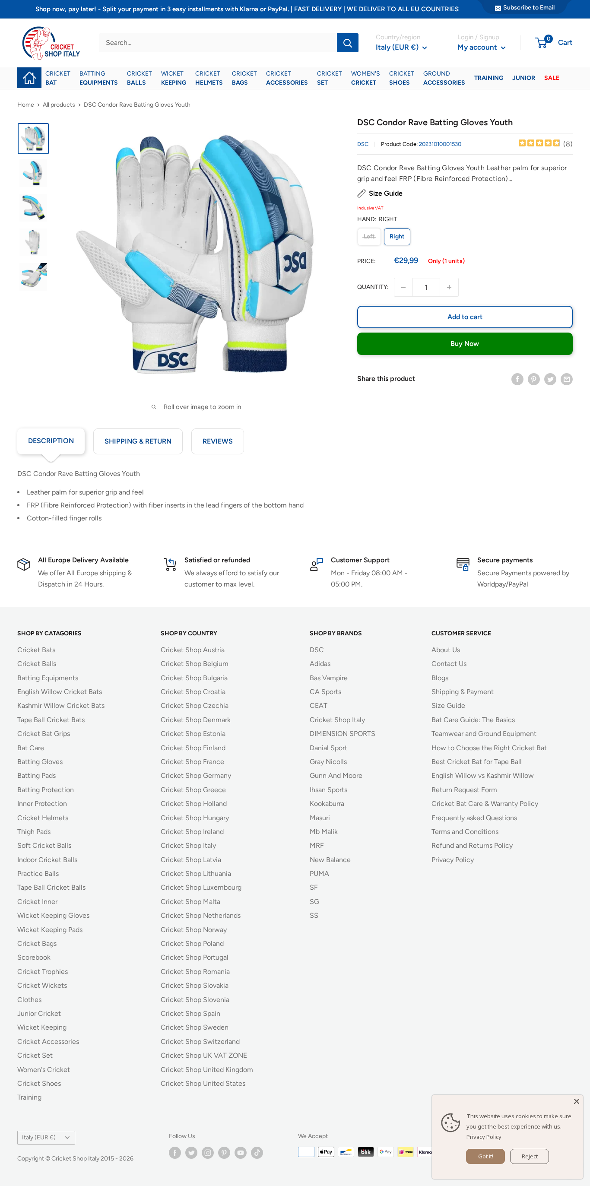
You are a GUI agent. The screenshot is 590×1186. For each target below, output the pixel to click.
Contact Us (448, 664)
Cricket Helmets (42, 818)
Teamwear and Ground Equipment (483, 733)
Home (25, 104)
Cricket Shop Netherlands (201, 915)
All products (59, 104)
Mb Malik (324, 832)
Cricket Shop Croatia (193, 692)
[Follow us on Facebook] (175, 1153)
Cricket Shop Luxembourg (201, 887)
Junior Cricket (39, 1013)
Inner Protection (42, 803)
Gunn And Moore (336, 775)
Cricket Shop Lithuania (196, 873)
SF (314, 887)
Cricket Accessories (48, 1041)
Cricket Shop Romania (195, 971)
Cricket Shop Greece (193, 790)
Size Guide (386, 193)
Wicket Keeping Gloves (53, 915)
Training (29, 1097)
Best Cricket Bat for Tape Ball (476, 762)
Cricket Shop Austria (193, 650)
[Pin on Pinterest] (534, 378)
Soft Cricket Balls (44, 845)
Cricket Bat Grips (43, 733)
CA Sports (325, 692)
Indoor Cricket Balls (47, 860)
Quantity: (373, 287)
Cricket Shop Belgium (194, 664)
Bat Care (30, 748)
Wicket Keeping (42, 1027)
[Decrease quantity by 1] (403, 287)
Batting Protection (45, 790)
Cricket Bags (37, 943)
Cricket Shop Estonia (193, 733)
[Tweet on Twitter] (550, 378)
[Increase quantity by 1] (449, 287)
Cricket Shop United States (203, 1083)
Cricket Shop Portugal (194, 957)
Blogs (439, 678)
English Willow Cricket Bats (59, 692)
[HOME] (29, 71)
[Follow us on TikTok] (257, 1153)
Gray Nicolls (328, 762)
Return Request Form (464, 790)
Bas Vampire (329, 678)
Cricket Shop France (192, 762)
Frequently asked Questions (474, 818)
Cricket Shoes (39, 1083)
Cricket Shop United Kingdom (207, 1069)
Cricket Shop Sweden (194, 1027)
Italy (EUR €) (39, 1137)
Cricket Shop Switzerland (200, 1041)
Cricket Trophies (42, 971)
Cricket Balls (36, 664)
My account (478, 47)
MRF (317, 845)
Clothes (29, 1000)
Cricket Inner (37, 901)
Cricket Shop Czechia (194, 705)
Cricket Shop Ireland (192, 832)
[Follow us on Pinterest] (224, 1153)
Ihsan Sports (328, 790)
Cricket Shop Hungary (195, 818)
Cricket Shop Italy (188, 845)
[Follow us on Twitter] (191, 1153)
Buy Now (464, 343)
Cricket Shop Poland (192, 943)
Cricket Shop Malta (190, 901)
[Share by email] (567, 378)
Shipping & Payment (462, 692)
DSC (362, 144)
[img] (539, 144)
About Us (445, 650)
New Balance (330, 860)
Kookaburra (327, 803)
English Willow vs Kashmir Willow (482, 775)
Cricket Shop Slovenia (195, 1000)
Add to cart (464, 317)
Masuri (320, 818)
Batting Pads (36, 775)
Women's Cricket (43, 1069)
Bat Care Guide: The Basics (473, 720)
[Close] (576, 1101)
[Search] (347, 42)
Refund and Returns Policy (472, 845)
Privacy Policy (452, 860)
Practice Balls (38, 873)
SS (314, 915)
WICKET (173, 78)
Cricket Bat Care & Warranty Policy (484, 803)
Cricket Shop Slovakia (194, 985)
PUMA (319, 873)
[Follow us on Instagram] (208, 1153)
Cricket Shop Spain (190, 1013)
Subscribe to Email (529, 7)
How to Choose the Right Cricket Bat (489, 748)
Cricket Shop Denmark (196, 720)
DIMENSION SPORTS (342, 733)
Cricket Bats (36, 650)
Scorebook (34, 957)
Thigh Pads (34, 832)
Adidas (320, 664)
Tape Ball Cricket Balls (51, 887)
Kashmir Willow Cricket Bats (61, 705)
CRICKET (57, 78)
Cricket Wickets (42, 985)
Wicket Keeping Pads (49, 930)
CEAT (318, 705)
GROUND (444, 78)
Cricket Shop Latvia (191, 860)
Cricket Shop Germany (196, 775)
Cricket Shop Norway (194, 930)
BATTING (98, 78)
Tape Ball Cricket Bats (51, 720)
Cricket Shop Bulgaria (194, 678)
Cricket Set (35, 1055)
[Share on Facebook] (517, 378)
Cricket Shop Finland (193, 748)
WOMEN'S (365, 78)
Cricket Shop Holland (194, 803)
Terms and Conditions (464, 832)
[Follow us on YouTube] (241, 1153)
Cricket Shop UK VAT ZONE (204, 1055)
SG (314, 901)
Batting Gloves (40, 762)
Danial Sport (328, 748)
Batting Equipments (47, 678)
